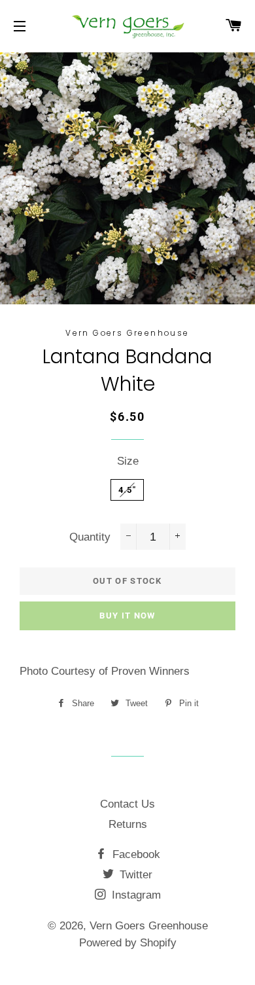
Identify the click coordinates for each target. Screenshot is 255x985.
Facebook (134, 854)
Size (128, 461)
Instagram (135, 895)
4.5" (127, 490)
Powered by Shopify (128, 943)
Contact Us (127, 804)
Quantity (89, 537)
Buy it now (127, 615)
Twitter (134, 875)
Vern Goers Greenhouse (149, 926)
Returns (128, 824)
